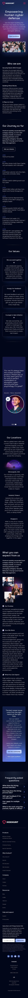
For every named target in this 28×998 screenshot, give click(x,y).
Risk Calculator (5, 867)
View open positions (14, 756)
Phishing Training (6, 845)
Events (4, 907)
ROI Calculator (5, 863)
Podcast (4, 904)
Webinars (4, 900)
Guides (4, 897)
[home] (8, 3)
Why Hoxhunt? (5, 856)
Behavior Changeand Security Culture (7, 837)
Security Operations (6, 848)
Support (4, 916)
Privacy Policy (12, 951)
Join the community (14, 751)
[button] (12, 424)
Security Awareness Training (8, 841)
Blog (3, 894)
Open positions (14, 36)
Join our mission (9, 149)
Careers (4, 882)
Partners (4, 885)
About (3, 878)
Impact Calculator (6, 870)
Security (4, 860)
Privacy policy (5, 919)
